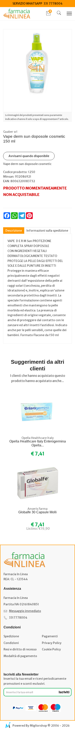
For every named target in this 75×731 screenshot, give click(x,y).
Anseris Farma (38, 509)
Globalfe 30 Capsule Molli (37, 512)
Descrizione (13, 230)
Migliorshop (38, 725)
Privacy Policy (51, 643)
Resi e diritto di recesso (20, 649)
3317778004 (18, 617)
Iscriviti (64, 692)
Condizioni (11, 643)
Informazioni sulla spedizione (47, 230)
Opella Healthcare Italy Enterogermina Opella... (37, 443)
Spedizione (11, 636)
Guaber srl (10, 132)
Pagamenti (50, 636)
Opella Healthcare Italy (37, 438)
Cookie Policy (51, 649)
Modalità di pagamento (20, 656)
